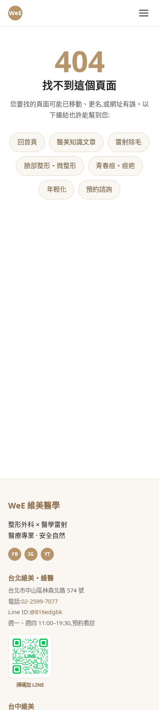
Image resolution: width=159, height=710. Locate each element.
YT (47, 554)
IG (31, 554)
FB (15, 554)
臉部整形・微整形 (50, 165)
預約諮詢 (99, 189)
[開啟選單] (144, 13)
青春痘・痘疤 (115, 165)
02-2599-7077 (39, 601)
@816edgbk (46, 612)
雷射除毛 (128, 141)
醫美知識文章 (76, 141)
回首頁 (27, 141)
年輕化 (56, 189)
